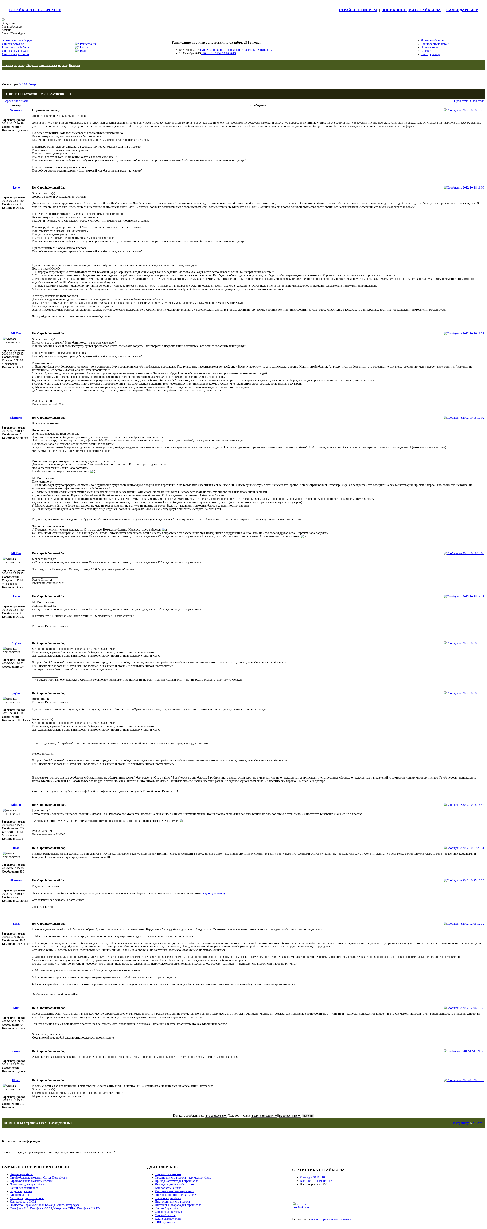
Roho (16, 187)
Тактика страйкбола (168, 1198)
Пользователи (430, 47)
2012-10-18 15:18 (473, 643)
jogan (16, 693)
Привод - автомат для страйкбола (176, 1181)
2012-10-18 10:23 (473, 110)
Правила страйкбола (15, 47)
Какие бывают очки (168, 1218)
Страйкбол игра (165, 1215)
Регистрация (87, 43)
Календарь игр (430, 54)
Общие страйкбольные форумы (46, 65)
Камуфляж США (64, 1208)
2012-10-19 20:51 (473, 848)
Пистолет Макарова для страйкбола (178, 1205)
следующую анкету (212, 893)
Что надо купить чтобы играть (174, 1184)
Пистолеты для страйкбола (172, 1201)
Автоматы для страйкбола (27, 1198)
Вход (83, 50)
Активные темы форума (17, 40)
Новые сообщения (432, 40)
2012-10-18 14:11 (473, 596)
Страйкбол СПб (20, 1194)
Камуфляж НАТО (88, 1208)
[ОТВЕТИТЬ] (13, 93)
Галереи (426, 50)
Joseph (33, 84)
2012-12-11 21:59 (473, 1051)
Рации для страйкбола (24, 1187)
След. (479, 1123)
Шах (16, 848)
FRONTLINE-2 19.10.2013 (218, 53)
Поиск (83, 47)
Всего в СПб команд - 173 (316, 1180)
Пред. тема (461, 101)
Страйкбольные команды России (31, 1181)
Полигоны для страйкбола (27, 1184)
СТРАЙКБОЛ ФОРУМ (358, 10)
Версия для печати (16, 101)
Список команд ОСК (15, 50)
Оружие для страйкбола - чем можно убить (183, 1177)
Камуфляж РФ (19, 1208)
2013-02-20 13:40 (473, 1080)
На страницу (460, 1123)
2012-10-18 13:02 (473, 417)
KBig (16, 923)
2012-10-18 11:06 (473, 187)
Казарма (74, 65)
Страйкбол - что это (168, 1174)
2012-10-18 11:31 (473, 333)
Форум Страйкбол (167, 1208)
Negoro (16, 643)
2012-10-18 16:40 (473, 693)
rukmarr (16, 1051)
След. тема (477, 101)
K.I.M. (23, 84)
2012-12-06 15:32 (473, 1007)
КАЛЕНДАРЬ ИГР (462, 10)
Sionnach (16, 110)
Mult (16, 1007)
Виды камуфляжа (21, 1191)
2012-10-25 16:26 (473, 880)
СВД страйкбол (165, 1222)
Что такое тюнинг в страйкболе (175, 1194)
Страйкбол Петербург (169, 1211)
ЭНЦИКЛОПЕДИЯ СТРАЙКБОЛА (411, 10)
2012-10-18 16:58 (473, 804)
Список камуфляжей (15, 54)
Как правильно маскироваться (174, 1191)
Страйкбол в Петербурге (35, 10)
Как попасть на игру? (435, 43)
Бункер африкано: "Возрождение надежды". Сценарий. (236, 49)
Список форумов (13, 43)
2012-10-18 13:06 (473, 553)
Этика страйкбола (21, 1174)
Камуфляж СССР (41, 1208)
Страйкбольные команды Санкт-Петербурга (38, 1177)
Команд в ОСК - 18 (312, 1177)
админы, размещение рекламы (331, 1219)
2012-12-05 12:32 (473, 923)
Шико (16, 1080)
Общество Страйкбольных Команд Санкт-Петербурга (45, 1205)
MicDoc (16, 333)
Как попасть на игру (168, 1187)
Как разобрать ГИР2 (23, 1201)
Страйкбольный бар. (23, 76)
